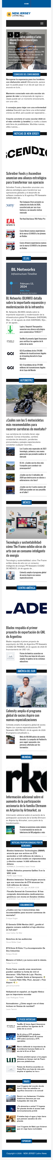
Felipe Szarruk (12, 963)
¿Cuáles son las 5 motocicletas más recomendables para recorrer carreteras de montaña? (26, 424)
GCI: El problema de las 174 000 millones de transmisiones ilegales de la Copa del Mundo (32, 367)
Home (26, 4)
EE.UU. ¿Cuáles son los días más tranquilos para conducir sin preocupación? (32, 465)
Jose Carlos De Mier (14, 933)
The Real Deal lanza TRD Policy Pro (32, 218)
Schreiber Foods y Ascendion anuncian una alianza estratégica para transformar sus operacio (26, 178)
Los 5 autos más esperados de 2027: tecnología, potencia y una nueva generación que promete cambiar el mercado (33, 452)
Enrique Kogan (12, 918)
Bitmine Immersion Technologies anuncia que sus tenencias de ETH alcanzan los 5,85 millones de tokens (26, 882)
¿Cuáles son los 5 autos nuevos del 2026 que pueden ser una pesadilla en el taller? (33, 489)
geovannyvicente (12, 985)
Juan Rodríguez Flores (15, 997)
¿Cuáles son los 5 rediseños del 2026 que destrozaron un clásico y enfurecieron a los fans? (33, 477)
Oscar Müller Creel (13, 942)
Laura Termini (11, 1009)
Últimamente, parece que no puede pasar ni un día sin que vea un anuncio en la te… (25, 83)
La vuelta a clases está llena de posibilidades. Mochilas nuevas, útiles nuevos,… (26, 122)
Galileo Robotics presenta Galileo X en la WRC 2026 (26, 871)
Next (17, 34)
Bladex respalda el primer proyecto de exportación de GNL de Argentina (25, 632)
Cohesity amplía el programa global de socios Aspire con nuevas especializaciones (33, 575)
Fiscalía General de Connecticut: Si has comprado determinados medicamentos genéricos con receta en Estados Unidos (26, 894)
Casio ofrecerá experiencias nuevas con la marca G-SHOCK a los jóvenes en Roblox (33, 245)
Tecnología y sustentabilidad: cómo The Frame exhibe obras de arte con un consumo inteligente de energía (26, 549)
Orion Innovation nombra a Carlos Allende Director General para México (25, 40)
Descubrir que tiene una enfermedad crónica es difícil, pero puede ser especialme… (26, 110)
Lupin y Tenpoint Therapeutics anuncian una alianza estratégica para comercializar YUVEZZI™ (32, 329)
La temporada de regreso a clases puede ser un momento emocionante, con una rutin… (25, 97)
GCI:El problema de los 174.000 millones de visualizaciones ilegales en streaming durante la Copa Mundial (33, 354)
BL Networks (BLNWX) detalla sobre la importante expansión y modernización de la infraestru (26, 302)
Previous (10, 34)
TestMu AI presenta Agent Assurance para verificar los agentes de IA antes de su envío (33, 341)
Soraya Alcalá (11, 954)
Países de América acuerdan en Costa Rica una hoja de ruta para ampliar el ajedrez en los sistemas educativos (32, 657)
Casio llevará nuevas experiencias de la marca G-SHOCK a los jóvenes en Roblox (33, 233)
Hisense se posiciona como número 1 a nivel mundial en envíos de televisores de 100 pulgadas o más (33, 830)
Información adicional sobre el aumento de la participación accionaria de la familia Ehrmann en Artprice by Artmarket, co (26, 803)
